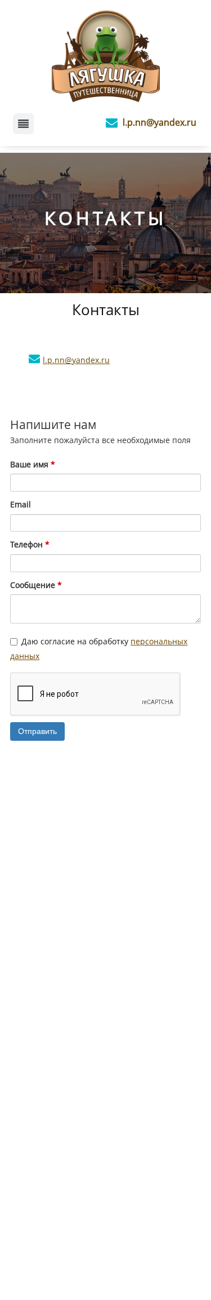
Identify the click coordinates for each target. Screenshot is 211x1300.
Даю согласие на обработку (98, 649)
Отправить (37, 731)
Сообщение (36, 585)
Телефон (30, 544)
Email (20, 504)
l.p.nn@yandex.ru (159, 122)
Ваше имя (32, 464)
